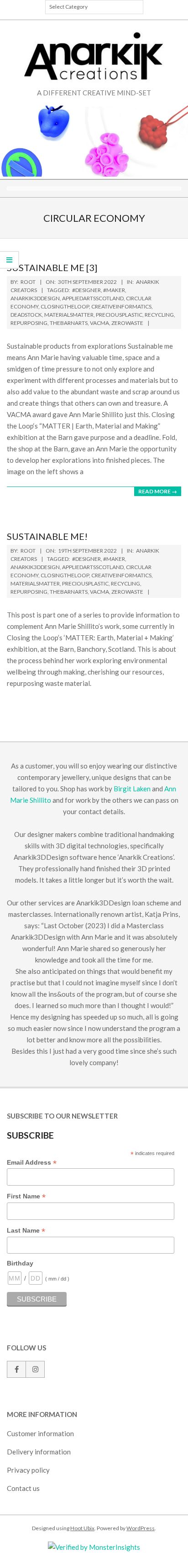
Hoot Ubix (82, 1528)
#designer (86, 290)
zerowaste (127, 322)
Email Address (32, 1162)
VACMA (99, 322)
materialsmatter (69, 314)
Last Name (26, 1230)
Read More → (157, 491)
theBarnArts (69, 322)
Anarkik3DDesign (35, 298)
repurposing (28, 322)
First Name (26, 1196)
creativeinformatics (121, 306)
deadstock (26, 314)
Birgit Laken (132, 788)
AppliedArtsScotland (93, 298)
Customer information (40, 1433)
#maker (114, 290)
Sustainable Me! (47, 536)
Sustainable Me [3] (52, 267)
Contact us (23, 1488)
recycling (159, 314)
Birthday (20, 1263)
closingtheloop (65, 306)
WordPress (140, 1528)
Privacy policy (28, 1470)
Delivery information (39, 1452)
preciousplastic (119, 314)
